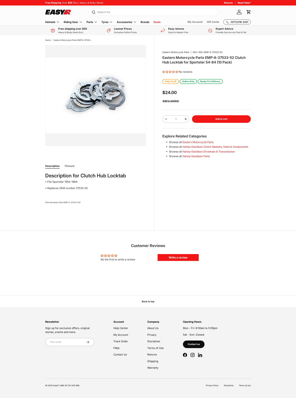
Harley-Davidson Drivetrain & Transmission (209, 151)
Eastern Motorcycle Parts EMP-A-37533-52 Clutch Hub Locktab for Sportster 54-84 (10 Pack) (73, 40)
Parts (90, 22)
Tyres (104, 22)
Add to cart (221, 119)
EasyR (55, 385)
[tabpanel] (95, 182)
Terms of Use (155, 348)
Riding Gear (71, 22)
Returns (228, 2)
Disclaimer (153, 341)
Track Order (120, 341)
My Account (195, 22)
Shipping (152, 361)
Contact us (194, 344)
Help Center (120, 328)
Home (48, 40)
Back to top (148, 301)
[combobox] (153, 12)
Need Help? (244, 2)
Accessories (124, 22)
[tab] (52, 166)
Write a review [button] (178, 257)
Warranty (152, 367)
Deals (157, 22)
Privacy (151, 334)
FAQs (116, 348)
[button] (248, 12)
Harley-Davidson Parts (196, 156)
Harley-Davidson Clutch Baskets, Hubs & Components (215, 146)
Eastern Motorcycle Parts (175, 52)
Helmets (50, 22)
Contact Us (120, 354)
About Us (152, 328)
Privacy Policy (212, 385)
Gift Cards (213, 22)
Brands (145, 22)
